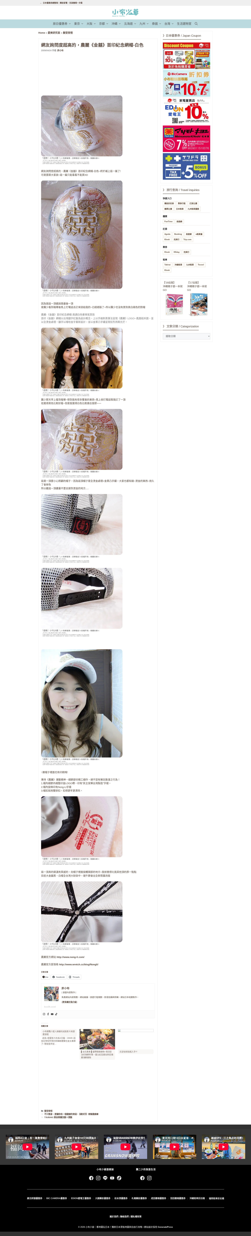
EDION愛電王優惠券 (81, 1198)
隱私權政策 (136, 1216)
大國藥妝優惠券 (102, 1198)
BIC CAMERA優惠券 (56, 1198)
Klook (167, 239)
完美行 (176, 239)
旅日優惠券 (60, 23)
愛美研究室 (54, 32)
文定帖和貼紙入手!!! (128, 1052)
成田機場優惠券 (158, 1198)
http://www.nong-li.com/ (70, 957)
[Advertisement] (98, 73)
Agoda (167, 234)
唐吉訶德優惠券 (34, 1198)
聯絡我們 (124, 1216)
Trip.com (187, 239)
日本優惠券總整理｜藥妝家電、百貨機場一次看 (63, 3)
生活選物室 (184, 23)
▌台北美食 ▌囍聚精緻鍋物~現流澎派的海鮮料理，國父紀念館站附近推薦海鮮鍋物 (97, 1055)
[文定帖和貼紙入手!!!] (136, 1039)
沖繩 (114, 23)
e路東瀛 (199, 234)
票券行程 (181, 203)
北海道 (128, 23)
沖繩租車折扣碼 (197, 1198)
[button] (70, 23)
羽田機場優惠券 (177, 1198)
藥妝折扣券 (169, 203)
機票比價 (168, 209)
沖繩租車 (178, 265)
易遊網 (179, 221)
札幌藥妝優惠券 (139, 1198)
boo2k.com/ (50, 1007)
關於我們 (114, 1216)
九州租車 (190, 265)
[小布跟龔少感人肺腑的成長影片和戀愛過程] (60, 1037)
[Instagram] (44, 1014)
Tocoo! (201, 265)
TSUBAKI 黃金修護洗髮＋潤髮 (58, 1117)
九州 (142, 23)
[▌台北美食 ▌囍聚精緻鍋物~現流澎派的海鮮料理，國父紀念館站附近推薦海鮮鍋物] (97, 1039)
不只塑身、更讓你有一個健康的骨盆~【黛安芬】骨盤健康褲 (71, 1114)
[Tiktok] (56, 1014)
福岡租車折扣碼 (216, 1198)
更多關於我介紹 (69, 1002)
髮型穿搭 (68, 32)
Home (41, 32)
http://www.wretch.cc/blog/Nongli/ (78, 964)
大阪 (89, 23)
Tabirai (167, 265)
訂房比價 (193, 203)
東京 (77, 23)
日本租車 (180, 209)
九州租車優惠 (193, 209)
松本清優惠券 (121, 1198)
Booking (178, 234)
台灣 (167, 23)
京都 (102, 23)
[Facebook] (48, 1014)
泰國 (155, 23)
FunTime (168, 221)
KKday (177, 252)
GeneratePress (165, 1227)
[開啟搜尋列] (196, 23)
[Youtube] (52, 1014)
